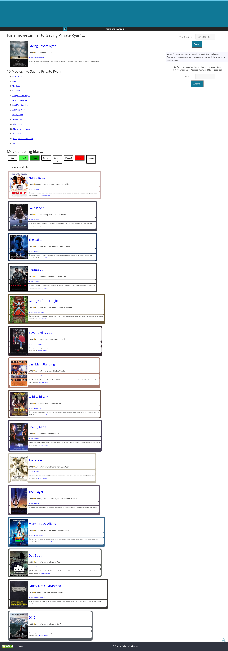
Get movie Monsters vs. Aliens (36, 535)
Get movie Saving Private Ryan (36, 57)
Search (197, 44)
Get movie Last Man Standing (36, 376)
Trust (24, 158)
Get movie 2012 (32, 629)
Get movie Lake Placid (34, 219)
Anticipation (91, 159)
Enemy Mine (17, 115)
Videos (20, 646)
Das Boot (17, 134)
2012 (15, 143)
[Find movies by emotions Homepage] (65, 29)
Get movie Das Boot (33, 567)
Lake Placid (17, 81)
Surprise (46, 158)
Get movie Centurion (34, 281)
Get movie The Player (34, 503)
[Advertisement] (114, 13)
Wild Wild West (18, 110)
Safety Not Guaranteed (23, 139)
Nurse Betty (17, 76)
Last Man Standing (20, 105)
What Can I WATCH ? (115, 29)
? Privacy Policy (120, 646)
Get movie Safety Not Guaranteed (37, 597)
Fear (35, 158)
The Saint (16, 86)
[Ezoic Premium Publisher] (7, 647)
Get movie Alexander (34, 471)
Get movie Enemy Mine (34, 438)
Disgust (68, 158)
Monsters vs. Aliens (21, 129)
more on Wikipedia (44, 64)
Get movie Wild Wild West (35, 408)
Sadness (57, 159)
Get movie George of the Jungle (36, 312)
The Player (17, 124)
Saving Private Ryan (42, 46)
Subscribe (197, 84)
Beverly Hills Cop (19, 100)
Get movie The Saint (33, 251)
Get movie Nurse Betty (34, 189)
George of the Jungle (21, 95)
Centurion (16, 91)
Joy (12, 158)
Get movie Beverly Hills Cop (35, 344)
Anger (79, 158)
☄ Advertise (133, 646)
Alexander (17, 119)
